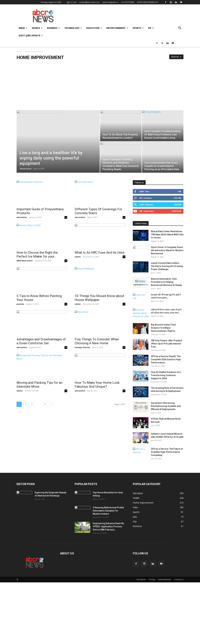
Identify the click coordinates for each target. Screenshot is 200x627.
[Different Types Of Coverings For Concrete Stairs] (100, 192)
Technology (71, 27)
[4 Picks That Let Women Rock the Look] (140, 422)
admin (78, 256)
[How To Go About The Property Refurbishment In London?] (121, 125)
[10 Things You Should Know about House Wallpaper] (100, 279)
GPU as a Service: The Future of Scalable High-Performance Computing (167, 452)
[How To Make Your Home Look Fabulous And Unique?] (100, 366)
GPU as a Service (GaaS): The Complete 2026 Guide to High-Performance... (166, 359)
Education (92, 27)
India (22, 27)
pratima (20, 304)
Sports (137, 27)
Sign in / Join (72, 2)
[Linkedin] (176, 2)
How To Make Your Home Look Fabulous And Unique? (97, 384)
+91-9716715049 (127, 2)
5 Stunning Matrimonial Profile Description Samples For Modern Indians (108, 510)
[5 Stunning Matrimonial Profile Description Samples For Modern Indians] (82, 511)
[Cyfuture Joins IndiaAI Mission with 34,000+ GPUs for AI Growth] (140, 437)
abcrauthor (22, 217)
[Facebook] (165, 2)
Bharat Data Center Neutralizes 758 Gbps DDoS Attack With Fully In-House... (167, 234)
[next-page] (52, 404)
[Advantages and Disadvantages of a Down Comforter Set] (42, 322)
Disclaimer (141, 579)
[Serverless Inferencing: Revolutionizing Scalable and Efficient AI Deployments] (140, 406)
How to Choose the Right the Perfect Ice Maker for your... (37, 254)
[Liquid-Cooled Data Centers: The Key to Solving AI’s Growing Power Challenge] (140, 266)
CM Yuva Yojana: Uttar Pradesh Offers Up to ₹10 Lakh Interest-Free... (166, 343)
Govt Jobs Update (29, 35)
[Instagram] (170, 2)
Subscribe (176, 211)
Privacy (152, 579)
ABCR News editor (25, 260)
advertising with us (110, 2)
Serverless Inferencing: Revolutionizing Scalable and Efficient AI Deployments (166, 406)
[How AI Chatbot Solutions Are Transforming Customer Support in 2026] (140, 376)
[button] (179, 28)
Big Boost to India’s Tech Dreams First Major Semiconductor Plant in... (164, 327)
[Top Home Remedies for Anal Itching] (82, 496)
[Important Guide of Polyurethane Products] (42, 192)
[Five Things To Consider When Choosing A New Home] (100, 322)
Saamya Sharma (82, 347)
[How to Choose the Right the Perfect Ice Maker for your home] (42, 236)
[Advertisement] (100, 87)
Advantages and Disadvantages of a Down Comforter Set (41, 341)
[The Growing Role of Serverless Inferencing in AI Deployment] (140, 391)
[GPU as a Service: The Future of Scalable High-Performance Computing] (140, 452)
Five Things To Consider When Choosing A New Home (97, 341)
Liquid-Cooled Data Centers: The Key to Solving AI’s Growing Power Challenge (167, 266)
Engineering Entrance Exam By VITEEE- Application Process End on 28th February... (108, 526)
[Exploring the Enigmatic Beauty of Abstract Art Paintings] (24, 496)
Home (19, 51)
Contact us (178, 579)
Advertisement (164, 579)
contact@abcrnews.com (89, 2)
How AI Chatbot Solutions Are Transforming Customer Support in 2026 (166, 375)
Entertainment (116, 27)
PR (149, 27)
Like (179, 191)
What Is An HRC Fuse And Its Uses (99, 252)
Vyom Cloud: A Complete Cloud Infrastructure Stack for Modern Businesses (167, 250)
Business (52, 27)
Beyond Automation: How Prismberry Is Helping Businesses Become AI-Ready (166, 282)
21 (45, 404)
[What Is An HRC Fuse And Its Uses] (100, 236)
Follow (177, 198)
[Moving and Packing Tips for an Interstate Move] (42, 366)
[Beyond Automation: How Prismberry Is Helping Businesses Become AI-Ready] (140, 282)
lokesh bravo (25, 169)
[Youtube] (181, 2)
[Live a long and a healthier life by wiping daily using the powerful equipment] (58, 123)
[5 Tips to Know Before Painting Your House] (42, 279)
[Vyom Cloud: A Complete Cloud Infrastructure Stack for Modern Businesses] (140, 251)
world (36, 27)
